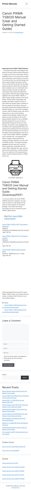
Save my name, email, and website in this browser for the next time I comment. (15, 358)
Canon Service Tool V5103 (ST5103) (13, 475)
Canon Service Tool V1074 (10, 463)
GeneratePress (16, 487)
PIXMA (6, 303)
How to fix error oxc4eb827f (10, 450)
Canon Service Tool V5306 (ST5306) (13, 478)
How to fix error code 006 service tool (13, 446)
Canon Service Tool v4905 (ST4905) (13, 471)
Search (4, 374)
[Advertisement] (15, 52)
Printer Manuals (9, 4)
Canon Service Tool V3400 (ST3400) (13, 467)
